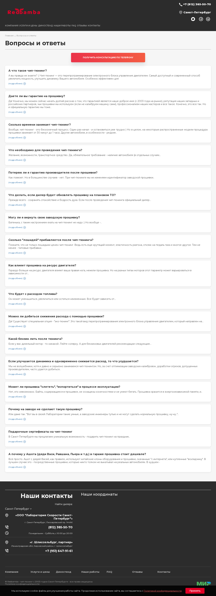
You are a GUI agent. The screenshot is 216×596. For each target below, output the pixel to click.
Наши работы (62, 25)
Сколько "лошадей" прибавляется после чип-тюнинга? (50, 240)
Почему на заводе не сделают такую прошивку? (45, 409)
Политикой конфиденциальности (163, 590)
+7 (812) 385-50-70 (197, 4)
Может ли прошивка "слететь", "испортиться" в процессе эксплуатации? (64, 386)
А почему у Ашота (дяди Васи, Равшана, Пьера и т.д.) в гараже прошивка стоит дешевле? (77, 454)
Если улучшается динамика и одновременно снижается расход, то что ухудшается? (73, 361)
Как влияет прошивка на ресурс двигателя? (42, 265)
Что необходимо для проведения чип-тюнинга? (45, 150)
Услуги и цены (40, 571)
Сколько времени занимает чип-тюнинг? (39, 124)
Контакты (94, 25)
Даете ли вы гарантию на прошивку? (36, 96)
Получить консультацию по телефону (108, 57)
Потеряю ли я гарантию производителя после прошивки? (52, 172)
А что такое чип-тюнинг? (27, 70)
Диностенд (45, 25)
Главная (9, 35)
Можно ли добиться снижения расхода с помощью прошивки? (56, 316)
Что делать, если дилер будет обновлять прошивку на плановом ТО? (62, 195)
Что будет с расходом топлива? (32, 294)
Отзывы (82, 25)
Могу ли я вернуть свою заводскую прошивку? (44, 217)
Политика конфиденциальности (22, 584)
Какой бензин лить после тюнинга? (35, 338)
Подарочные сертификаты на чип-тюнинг (40, 431)
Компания (11, 571)
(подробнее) (15, 137)
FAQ (74, 25)
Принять (195, 590)
